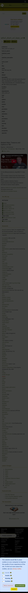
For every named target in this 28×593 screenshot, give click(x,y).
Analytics (7, 575)
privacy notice (17, 569)
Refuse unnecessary (8, 585)
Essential (7, 572)
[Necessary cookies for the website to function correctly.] (10, 573)
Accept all (14, 589)
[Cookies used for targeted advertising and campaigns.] (11, 578)
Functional (7, 581)
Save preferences (20, 585)
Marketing (7, 578)
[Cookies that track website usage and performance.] (11, 576)
